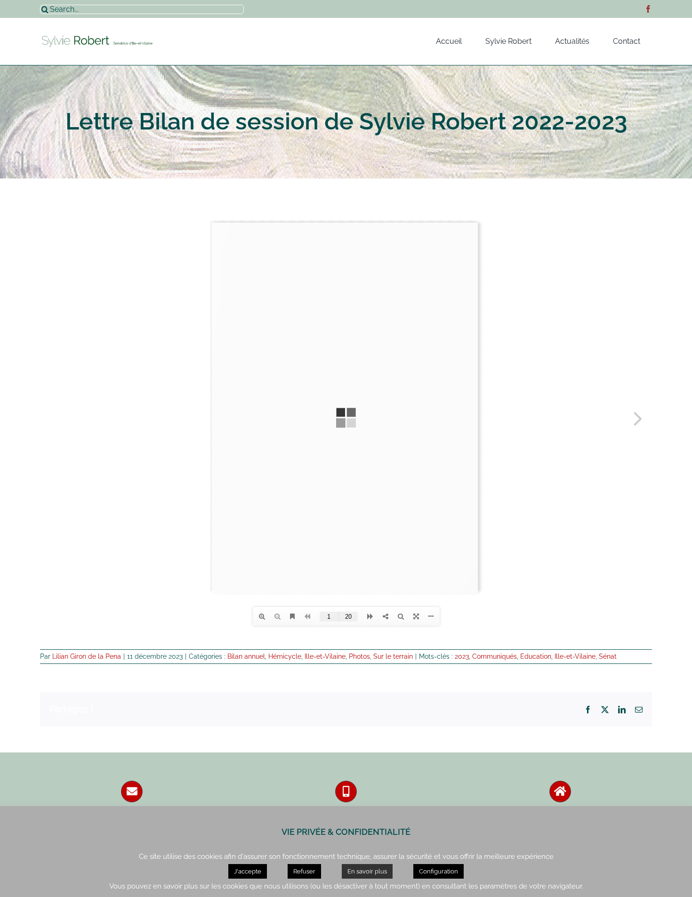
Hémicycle (284, 656)
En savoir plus (367, 871)
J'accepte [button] (247, 871)
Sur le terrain (393, 656)
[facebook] (648, 9)
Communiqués (494, 656)
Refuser (304, 871)
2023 (462, 656)
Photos (359, 656)
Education (535, 656)
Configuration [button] (438, 871)
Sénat (608, 656)
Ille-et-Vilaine (325, 656)
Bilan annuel (246, 656)
